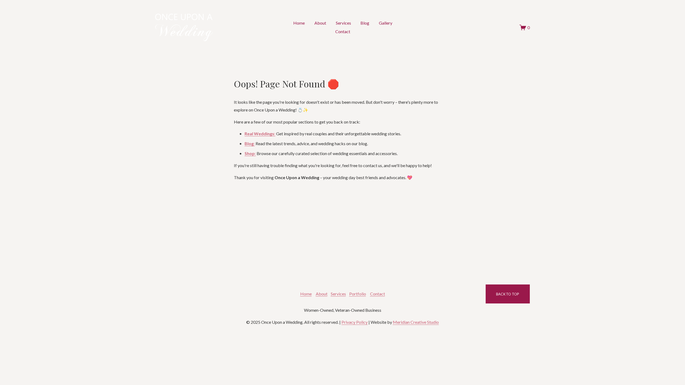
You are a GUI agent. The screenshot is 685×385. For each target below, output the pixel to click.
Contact (342, 31)
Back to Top (507, 294)
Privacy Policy (354, 322)
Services (343, 22)
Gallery (385, 22)
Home (299, 22)
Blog (364, 22)
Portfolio (357, 293)
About (320, 22)
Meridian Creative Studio (416, 322)
